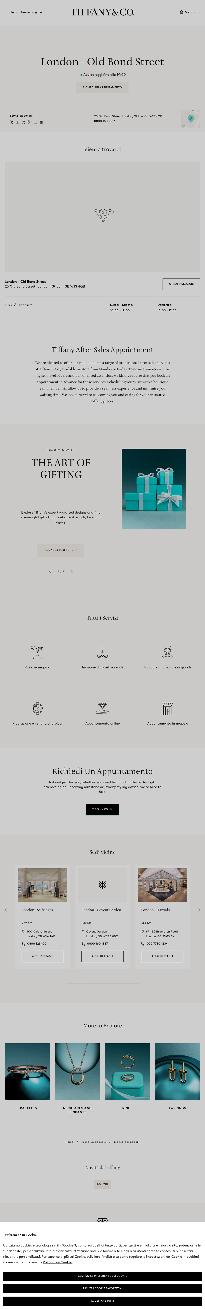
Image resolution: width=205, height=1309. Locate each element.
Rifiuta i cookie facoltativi (102, 1288)
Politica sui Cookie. (57, 1262)
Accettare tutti (102, 1301)
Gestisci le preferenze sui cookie (102, 1276)
